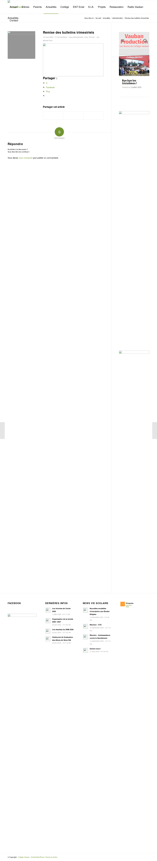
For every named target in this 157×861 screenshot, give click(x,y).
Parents (91, 37)
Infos (86, 37)
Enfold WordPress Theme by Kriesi (44, 859)
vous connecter (25, 157)
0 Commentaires (61, 37)
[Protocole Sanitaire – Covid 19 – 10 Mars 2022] (2, 430)
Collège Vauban (24, 859)
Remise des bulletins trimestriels (68, 32)
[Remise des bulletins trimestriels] (21, 45)
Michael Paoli (47, 40)
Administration (78, 37)
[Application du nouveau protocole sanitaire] (154, 430)
